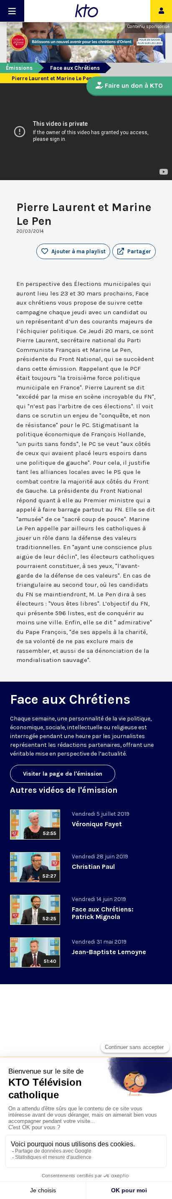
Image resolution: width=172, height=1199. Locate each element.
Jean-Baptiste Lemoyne (109, 952)
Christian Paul (93, 867)
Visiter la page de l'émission (62, 773)
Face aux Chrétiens (75, 68)
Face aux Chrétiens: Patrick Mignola (103, 913)
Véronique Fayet (97, 824)
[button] (134, 252)
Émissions (19, 68)
